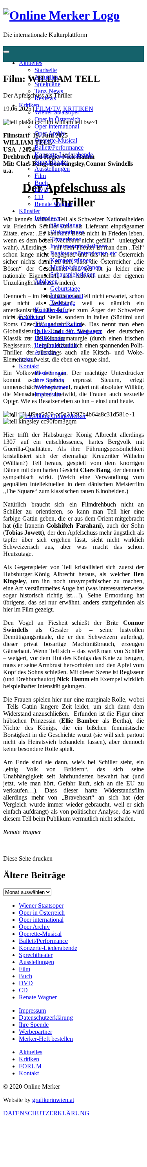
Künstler (29, 211)
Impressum (48, 394)
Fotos (26, 359)
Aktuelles (30, 63)
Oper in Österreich (57, 119)
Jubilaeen (46, 281)
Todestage (62, 302)
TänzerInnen (66, 239)
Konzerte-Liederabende (63, 154)
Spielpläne (47, 84)
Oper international (56, 126)
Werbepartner (51, 387)
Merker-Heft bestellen (46, 1038)
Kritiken (29, 105)
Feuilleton (31, 316)
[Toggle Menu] (6, 52)
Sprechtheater (51, 161)
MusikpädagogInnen (75, 267)
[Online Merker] (61, 15)
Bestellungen (50, 373)
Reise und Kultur (55, 345)
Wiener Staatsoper (56, 112)
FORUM (30, 1066)
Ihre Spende (49, 380)
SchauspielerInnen (73, 274)
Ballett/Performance (58, 147)
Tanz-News (48, 91)
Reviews (45, 98)
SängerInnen (66, 225)
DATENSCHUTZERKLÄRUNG (46, 1113)
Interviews (47, 218)
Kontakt (29, 366)
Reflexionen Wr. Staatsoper (68, 330)
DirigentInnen (67, 232)
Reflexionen (49, 338)
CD (39, 197)
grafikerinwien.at (53, 1099)
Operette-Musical (55, 140)
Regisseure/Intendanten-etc (83, 253)
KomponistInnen (71, 260)
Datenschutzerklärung (46, 1017)
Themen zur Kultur (58, 323)
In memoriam (66, 295)
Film (40, 175)
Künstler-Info (51, 309)
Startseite (45, 70)
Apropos (45, 352)
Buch (41, 182)
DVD (41, 189)
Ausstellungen (52, 168)
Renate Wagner (53, 204)
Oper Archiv (49, 133)
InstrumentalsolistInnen (78, 246)
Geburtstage (65, 288)
